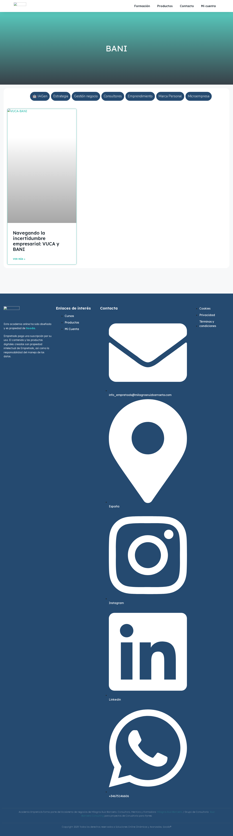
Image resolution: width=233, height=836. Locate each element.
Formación (142, 6)
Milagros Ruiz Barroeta (170, 811)
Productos (165, 6)
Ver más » (19, 259)
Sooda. (31, 328)
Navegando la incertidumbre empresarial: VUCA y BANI (36, 241)
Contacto (187, 6)
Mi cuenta (208, 6)
